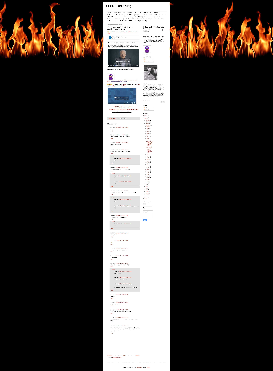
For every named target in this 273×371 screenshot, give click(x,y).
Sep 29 (148, 126)
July (146, 184)
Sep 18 (148, 156)
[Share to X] (123, 118)
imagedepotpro (139, 367)
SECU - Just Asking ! (119, 6)
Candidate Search (137, 12)
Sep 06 (148, 172)
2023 (146, 196)
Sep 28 (148, 128)
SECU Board (133, 18)
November (148, 121)
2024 (146, 118)
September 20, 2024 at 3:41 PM (122, 167)
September (148, 125)
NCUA (144, 16)
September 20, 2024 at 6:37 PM (122, 317)
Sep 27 (148, 129)
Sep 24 (148, 133)
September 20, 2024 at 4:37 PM (125, 199)
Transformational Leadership (157, 18)
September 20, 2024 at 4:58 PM (125, 271)
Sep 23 (148, 134)
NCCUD (140, 16)
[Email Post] (118, 118)
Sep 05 (148, 174)
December (148, 120)
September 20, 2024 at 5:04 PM (122, 302)
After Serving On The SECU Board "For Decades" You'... (149, 143)
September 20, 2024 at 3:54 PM (125, 175)
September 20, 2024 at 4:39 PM (122, 240)
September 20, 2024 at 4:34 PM (122, 233)
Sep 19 (148, 154)
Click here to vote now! (122, 107)
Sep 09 (148, 169)
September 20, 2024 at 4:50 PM (125, 205)
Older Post (138, 355)
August (147, 183)
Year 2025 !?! (143, 20)
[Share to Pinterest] (126, 118)
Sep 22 (148, 136)
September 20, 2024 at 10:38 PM (122, 325)
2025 (146, 117)
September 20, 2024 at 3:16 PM (122, 127)
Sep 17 (148, 157)
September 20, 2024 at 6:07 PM (125, 283)
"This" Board (109, 12)
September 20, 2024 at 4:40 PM (122, 248)
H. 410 (155, 14)
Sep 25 (148, 131)
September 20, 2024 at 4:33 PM (125, 223)
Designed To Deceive (129, 14)
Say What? (126, 18)
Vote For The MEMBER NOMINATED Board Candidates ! (128, 20)
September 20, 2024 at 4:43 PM (122, 255)
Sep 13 (148, 164)
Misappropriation (133, 16)
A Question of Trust (117, 12)
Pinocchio (159, 16)
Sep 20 (148, 139)
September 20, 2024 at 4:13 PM (122, 190)
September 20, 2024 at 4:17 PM (122, 215)
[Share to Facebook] (124, 118)
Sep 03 (148, 177)
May (146, 188)
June (147, 186)
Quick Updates (110, 18)
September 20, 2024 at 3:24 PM (122, 149)
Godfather (150, 14)
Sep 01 (148, 181)
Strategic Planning (140, 18)
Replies (113, 156)
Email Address (146, 30)
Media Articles (117, 16)
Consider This (155, 12)
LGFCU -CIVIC (110, 16)
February (147, 193)
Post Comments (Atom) (116, 357)
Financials (145, 14)
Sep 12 (148, 166)
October (147, 123)
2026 (146, 115)
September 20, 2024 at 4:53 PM (122, 263)
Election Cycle (138, 14)
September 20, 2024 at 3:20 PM (122, 142)
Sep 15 (148, 161)
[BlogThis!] (122, 118)
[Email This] (120, 118)
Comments (147, 61)
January (147, 194)
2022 (146, 198)
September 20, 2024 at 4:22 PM (125, 181)
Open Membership (151, 16)
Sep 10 (148, 167)
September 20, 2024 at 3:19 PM (122, 134)
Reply (112, 130)
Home (124, 355)
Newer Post (109, 355)
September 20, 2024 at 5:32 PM (122, 309)
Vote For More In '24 (111, 20)
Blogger (148, 367)
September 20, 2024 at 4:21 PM (125, 158)
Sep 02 (148, 179)
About (124, 12)
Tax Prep (148, 18)
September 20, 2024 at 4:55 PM (122, 294)
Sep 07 (148, 171)
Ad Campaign (129, 12)
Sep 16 (148, 159)
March (147, 191)
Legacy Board (161, 14)
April (147, 189)
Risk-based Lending (119, 18)
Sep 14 (148, 162)
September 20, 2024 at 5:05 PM (125, 277)
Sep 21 (148, 138)
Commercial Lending (147, 12)
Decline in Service (119, 14)
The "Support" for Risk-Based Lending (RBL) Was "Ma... (149, 150)
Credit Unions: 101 (111, 14)
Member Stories (125, 16)
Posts (146, 59)
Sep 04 (148, 176)
